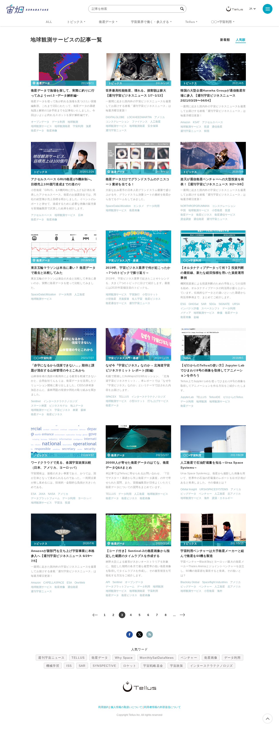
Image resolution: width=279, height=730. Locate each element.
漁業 (88, 126)
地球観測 (73, 121)
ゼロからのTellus (233, 397)
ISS (69, 665)
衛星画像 (52, 130)
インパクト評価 (189, 308)
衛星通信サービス (224, 214)
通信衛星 (217, 126)
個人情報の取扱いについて (126, 707)
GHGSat (193, 304)
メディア (185, 312)
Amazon (185, 122)
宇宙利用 (78, 126)
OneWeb (80, 582)
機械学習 (52, 665)
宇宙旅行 (134, 294)
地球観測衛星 (62, 126)
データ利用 (58, 121)
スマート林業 (39, 405)
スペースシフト (210, 308)
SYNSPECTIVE (104, 665)
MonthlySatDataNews (157, 657)
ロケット (129, 665)
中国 (183, 210)
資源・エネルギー (222, 498)
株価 (219, 312)
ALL (49, 22)
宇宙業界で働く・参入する (150, 22)
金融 (196, 317)
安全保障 (153, 126)
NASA (51, 493)
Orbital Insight (188, 489)
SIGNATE (224, 304)
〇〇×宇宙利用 (221, 22)
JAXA (42, 493)
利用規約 (103, 707)
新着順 (225, 39)
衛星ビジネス (204, 214)
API (108, 582)
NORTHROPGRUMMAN (194, 206)
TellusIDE (214, 397)
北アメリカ (234, 493)
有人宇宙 (137, 298)
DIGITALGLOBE (115, 117)
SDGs (212, 304)
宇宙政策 (176, 665)
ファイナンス (140, 121)
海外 (206, 498)
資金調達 (185, 219)
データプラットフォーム (45, 498)
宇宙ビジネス (62, 410)
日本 (80, 215)
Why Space (124, 657)
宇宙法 (58, 502)
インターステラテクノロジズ (60, 401)
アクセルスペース (212, 122)
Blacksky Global (189, 582)
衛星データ (107, 22)
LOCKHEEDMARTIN (139, 117)
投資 (206, 126)
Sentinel (36, 401)
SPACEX (111, 396)
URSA (236, 304)
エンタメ (138, 206)
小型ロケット (150, 294)
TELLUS (124, 396)
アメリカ (159, 117)
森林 (83, 410)
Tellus (190, 22)
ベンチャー (205, 493)
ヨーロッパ (84, 498)
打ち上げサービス (158, 401)
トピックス (75, 22)
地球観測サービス (41, 126)
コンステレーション (117, 121)
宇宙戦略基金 (153, 665)
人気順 (240, 39)
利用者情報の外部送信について (162, 707)
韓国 (206, 131)
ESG (183, 304)
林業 (75, 410)
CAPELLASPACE (53, 582)
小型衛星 (217, 210)
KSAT (196, 122)
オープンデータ (40, 121)
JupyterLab (187, 397)
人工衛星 (155, 121)
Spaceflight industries (215, 582)
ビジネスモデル (58, 405)
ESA (33, 493)
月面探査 (124, 298)
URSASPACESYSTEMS (213, 489)
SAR (203, 304)
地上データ (76, 405)
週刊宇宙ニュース (116, 130)
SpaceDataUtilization (118, 206)
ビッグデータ (188, 493)
